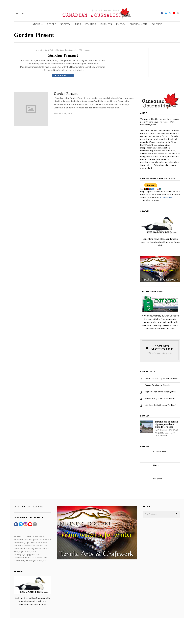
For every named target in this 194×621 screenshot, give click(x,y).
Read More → (62, 76)
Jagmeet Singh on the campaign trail (160, 392)
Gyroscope (85, 50)
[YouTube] (174, 13)
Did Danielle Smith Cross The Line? (160, 405)
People (51, 24)
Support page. (166, 197)
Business (106, 24)
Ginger (156, 465)
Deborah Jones (159, 452)
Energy (120, 24)
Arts (78, 24)
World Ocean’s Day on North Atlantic (161, 378)
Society (65, 24)
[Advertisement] (161, 569)
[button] (176, 514)
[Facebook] (162, 13)
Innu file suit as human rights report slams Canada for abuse (166, 424)
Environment (138, 24)
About (36, 24)
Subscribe (38, 507)
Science (157, 24)
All (57, 50)
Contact (26, 507)
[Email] (178, 13)
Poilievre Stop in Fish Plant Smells (160, 398)
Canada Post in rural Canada (157, 385)
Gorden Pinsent (62, 55)
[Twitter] (166, 13)
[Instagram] (170, 13)
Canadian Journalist (69, 50)
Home (16, 507)
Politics (90, 24)
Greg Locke (158, 478)
